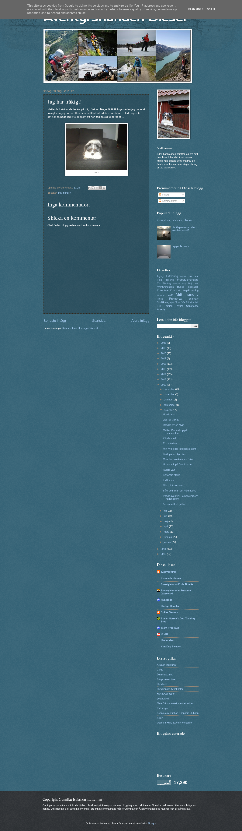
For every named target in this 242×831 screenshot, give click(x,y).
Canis (160, 669)
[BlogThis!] (93, 188)
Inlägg (165, 194)
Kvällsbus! (169, 480)
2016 (164, 363)
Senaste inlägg (54, 320)
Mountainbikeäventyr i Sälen (178, 459)
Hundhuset (169, 414)
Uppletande (192, 306)
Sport (172, 302)
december (169, 389)
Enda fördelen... (171, 443)
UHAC (164, 634)
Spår (177, 302)
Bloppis (183, 276)
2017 (164, 358)
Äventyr (162, 309)
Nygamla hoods (180, 246)
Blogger (151, 823)
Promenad (175, 298)
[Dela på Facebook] (100, 188)
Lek (178, 290)
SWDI (160, 718)
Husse (180, 286)
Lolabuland (163, 698)
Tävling (179, 306)
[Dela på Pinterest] (104, 188)
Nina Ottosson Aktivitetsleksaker (175, 703)
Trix (159, 305)
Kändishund (169, 438)
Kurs (172, 290)
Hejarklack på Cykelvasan (177, 464)
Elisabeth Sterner (171, 578)
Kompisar (163, 290)
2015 (164, 369)
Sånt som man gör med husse (179, 490)
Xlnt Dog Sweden (171, 646)
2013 (164, 379)
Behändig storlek (172, 475)
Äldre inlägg (140, 320)
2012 (164, 384)
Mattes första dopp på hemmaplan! (175, 432)
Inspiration (193, 287)
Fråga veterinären (166, 679)
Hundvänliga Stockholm (170, 689)
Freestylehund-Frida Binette (177, 584)
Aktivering (172, 276)
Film (196, 276)
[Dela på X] (97, 188)
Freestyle (169, 280)
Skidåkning (163, 302)
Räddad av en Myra (173, 425)
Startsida (98, 320)
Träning (168, 306)
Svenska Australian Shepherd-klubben (178, 713)
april (166, 526)
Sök (183, 302)
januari (168, 542)
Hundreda (166, 599)
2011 (164, 549)
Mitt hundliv (64, 192)
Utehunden (167, 640)
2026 (164, 342)
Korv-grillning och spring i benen (174, 220)
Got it (211, 9)
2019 (164, 348)
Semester (194, 299)
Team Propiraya (170, 627)
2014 (164, 374)
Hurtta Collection (166, 693)
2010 (164, 554)
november (169, 394)
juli (166, 510)
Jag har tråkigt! (171, 419)
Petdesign (162, 708)
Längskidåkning (190, 290)
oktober (168, 399)
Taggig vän (169, 469)
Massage (161, 295)
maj (166, 521)
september (170, 404)
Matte (170, 295)
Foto (159, 279)
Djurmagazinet (165, 674)
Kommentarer (169, 200)
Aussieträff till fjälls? (174, 504)
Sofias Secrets (169, 612)
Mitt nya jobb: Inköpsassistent (179, 448)
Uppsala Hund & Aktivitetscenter (174, 722)
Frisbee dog (179, 284)
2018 (164, 353)
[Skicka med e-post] (90, 188)
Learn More (195, 9)
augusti (168, 410)
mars (167, 531)
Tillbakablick (192, 302)
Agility (160, 276)
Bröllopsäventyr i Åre (174, 454)
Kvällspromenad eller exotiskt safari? (183, 229)
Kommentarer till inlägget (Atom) (80, 328)
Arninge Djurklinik (166, 665)
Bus (190, 276)
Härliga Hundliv (170, 606)
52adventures (168, 571)
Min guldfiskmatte (172, 485)
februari (168, 537)
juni (166, 516)
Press (160, 299)
